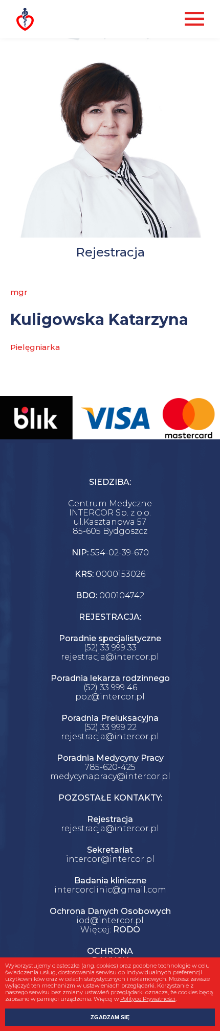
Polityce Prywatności (147, 998)
